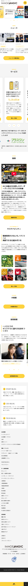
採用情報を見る (14, 376)
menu (25, 3)
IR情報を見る (14, 306)
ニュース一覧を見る (14, 58)
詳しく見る (14, 286)
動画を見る (14, 217)
